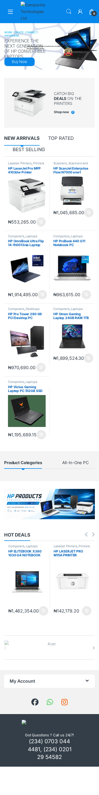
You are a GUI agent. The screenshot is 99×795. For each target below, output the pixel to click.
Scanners (60, 163)
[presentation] (93, 648)
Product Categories (23, 462)
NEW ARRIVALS (22, 138)
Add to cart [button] (41, 222)
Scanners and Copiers (70, 164)
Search (69, 12)
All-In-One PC (75, 462)
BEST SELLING (29, 149)
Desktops (32, 309)
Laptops (31, 236)
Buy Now (19, 61)
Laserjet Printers (20, 163)
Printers (38, 163)
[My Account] (80, 11)
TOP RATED (61, 138)
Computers (16, 236)
